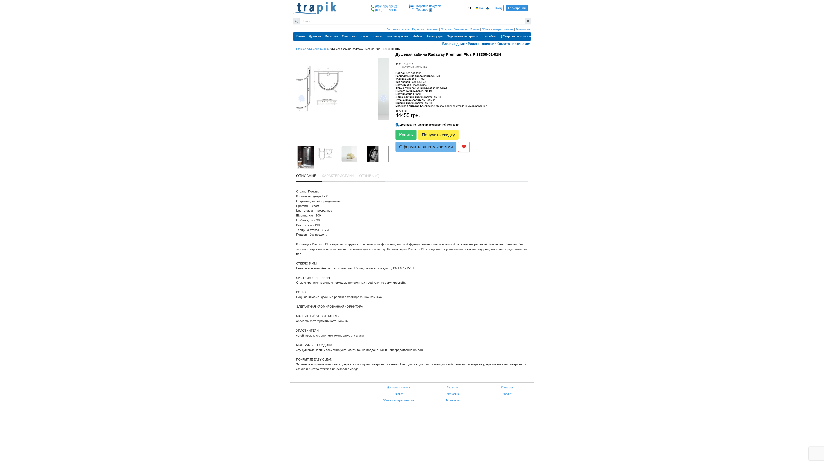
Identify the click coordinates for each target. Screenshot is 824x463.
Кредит (474, 29)
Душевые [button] (315, 36)
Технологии (523, 29)
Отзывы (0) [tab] (369, 176)
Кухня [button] (364, 36)
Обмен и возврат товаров (497, 29)
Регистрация (517, 8)
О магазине (461, 29)
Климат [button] (377, 36)
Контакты (432, 29)
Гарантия (418, 29)
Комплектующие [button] (397, 36)
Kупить (406, 134)
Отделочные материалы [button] (462, 36)
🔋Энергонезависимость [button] (516, 36)
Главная (301, 49)
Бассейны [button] (489, 36)
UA (481, 8)
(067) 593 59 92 (386, 6)
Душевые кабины (318, 49)
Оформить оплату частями (426, 146)
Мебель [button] (417, 36)
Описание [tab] (306, 176)
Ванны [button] (300, 36)
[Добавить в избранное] (464, 147)
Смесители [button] (349, 36)
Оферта (446, 29)
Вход (498, 8)
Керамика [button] (331, 36)
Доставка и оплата (398, 29)
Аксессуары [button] (434, 36)
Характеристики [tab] (338, 176)
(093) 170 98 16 (386, 10)
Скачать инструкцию (414, 67)
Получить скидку (438, 134)
